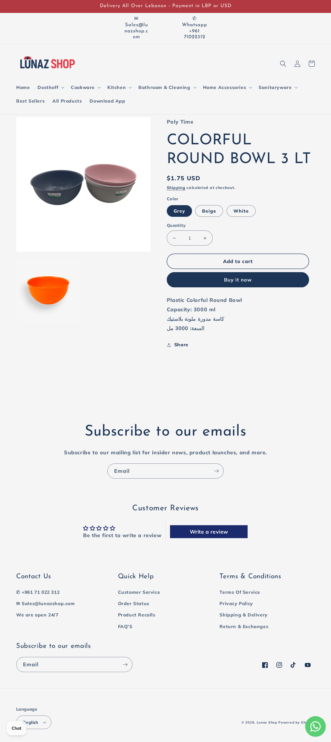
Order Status (133, 603)
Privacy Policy (236, 603)
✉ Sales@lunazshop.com (45, 603)
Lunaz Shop (267, 722)
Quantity (176, 225)
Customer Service (139, 592)
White (241, 211)
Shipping (176, 187)
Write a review (209, 531)
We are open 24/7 (37, 615)
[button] (50, 87)
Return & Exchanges (243, 626)
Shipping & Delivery (243, 615)
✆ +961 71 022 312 (37, 592)
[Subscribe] (216, 471)
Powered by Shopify (296, 722)
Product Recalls (136, 615)
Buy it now (238, 280)
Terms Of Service (239, 592)
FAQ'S (125, 626)
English (30, 722)
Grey (179, 211)
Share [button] (181, 345)
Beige (209, 211)
